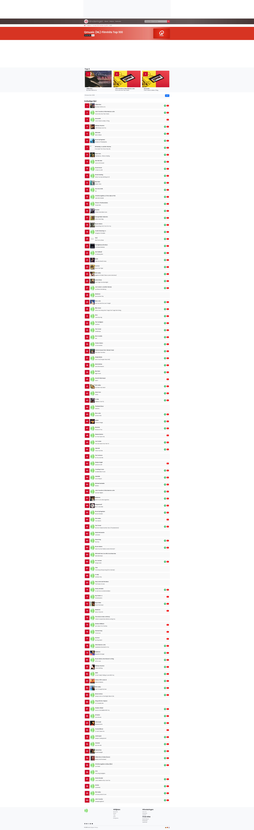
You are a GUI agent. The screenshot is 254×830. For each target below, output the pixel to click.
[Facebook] (85, 824)
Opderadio (144, 822)
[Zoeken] (168, 21)
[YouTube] (167, 106)
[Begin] (84, 25)
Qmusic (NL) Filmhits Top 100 (100, 25)
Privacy (96, 827)
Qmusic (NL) (88, 35)
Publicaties (118, 21)
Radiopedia (144, 820)
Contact (144, 815)
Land (114, 816)
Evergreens (115, 818)
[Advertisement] (123, 9)
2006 (167, 95)
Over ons (144, 811)
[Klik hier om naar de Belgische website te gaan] (165, 827)
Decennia (115, 811)
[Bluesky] (87, 824)
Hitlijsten (111, 21)
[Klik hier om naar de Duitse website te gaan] (167, 827)
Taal (114, 815)
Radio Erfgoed (91, 827)
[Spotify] (165, 106)
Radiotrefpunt (145, 819)
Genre (114, 813)
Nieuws (106, 21)
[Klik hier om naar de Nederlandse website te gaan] (169, 827)
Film (93, 35)
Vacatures (144, 813)
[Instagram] (88, 824)
